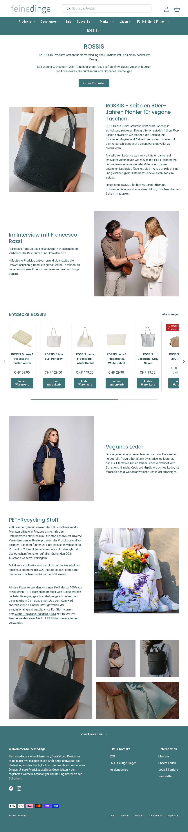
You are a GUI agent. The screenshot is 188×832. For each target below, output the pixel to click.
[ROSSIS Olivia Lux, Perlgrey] (53, 335)
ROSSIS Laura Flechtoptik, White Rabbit (85, 359)
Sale (68, 21)
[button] (177, 9)
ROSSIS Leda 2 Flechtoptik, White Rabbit (116, 359)
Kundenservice (118, 769)
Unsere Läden (167, 763)
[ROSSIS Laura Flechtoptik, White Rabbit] (85, 335)
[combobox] (106, 8)
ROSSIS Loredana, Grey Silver (148, 359)
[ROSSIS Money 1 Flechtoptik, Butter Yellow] (22, 335)
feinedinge (22, 815)
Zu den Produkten (94, 83)
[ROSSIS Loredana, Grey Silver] (148, 335)
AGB (112, 815)
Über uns (164, 756)
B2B (112, 756)
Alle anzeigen (170, 314)
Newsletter (165, 776)
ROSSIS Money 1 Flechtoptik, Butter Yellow (22, 359)
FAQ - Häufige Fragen (122, 763)
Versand (125, 815)
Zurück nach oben (92, 734)
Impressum (173, 815)
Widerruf (139, 815)
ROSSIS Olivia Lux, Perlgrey (54, 357)
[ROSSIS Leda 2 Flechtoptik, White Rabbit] (116, 335)
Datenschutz (155, 815)
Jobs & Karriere (168, 769)
